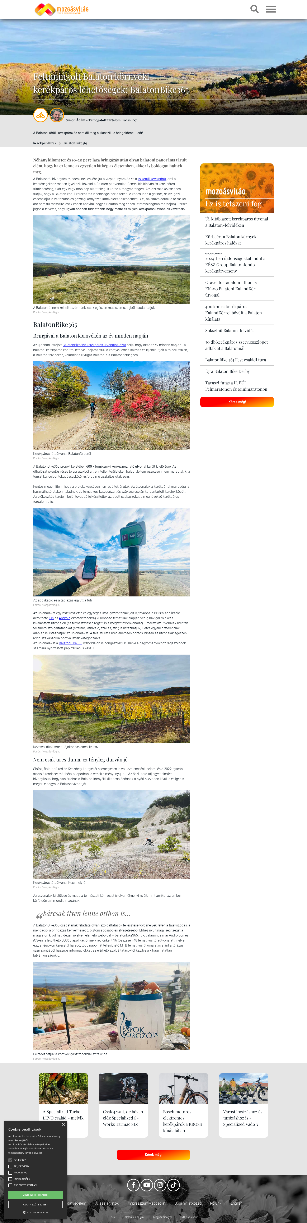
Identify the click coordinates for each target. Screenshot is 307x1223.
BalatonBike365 (75, 143)
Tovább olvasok (34, 1152)
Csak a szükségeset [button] (35, 1204)
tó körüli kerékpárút (152, 179)
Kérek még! (237, 402)
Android (64, 618)
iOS (51, 618)
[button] (35, 1211)
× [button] (63, 1124)
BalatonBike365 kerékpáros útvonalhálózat (94, 345)
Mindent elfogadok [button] (36, 1194)
